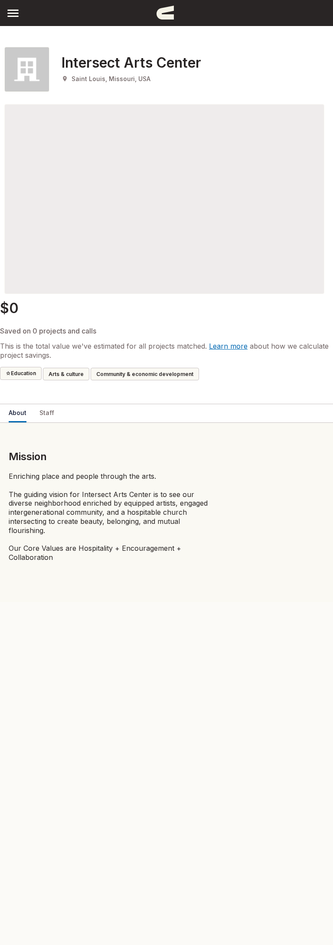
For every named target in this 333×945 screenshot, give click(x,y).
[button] (13, 13)
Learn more (228, 346)
